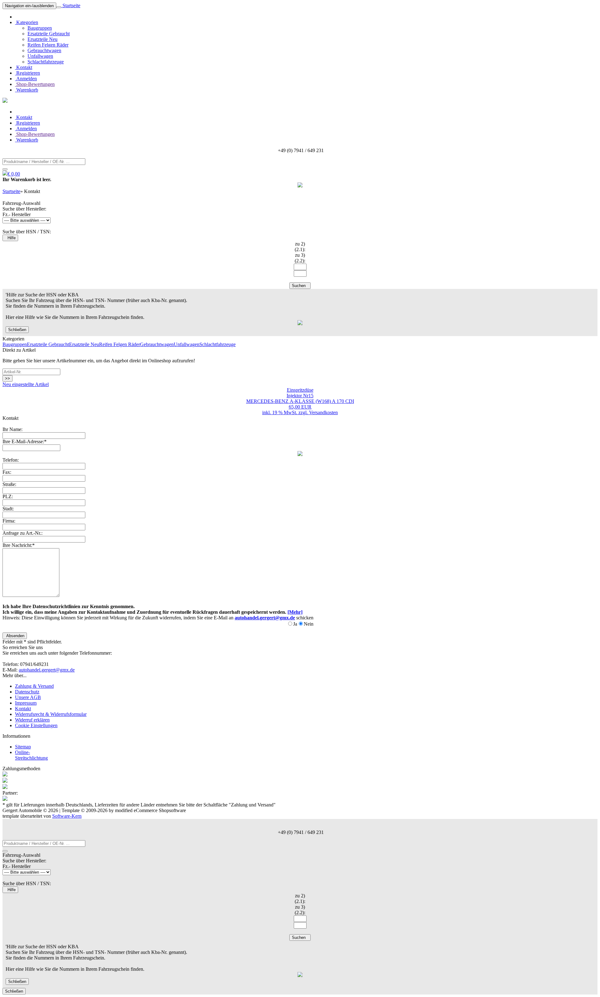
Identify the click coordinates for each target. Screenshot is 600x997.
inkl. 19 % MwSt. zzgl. (285, 412)
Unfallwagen (40, 56)
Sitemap (23, 746)
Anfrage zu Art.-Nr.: (22, 533)
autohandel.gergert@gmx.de (47, 669)
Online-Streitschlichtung (31, 755)
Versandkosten (323, 412)
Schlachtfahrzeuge (46, 61)
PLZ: (7, 496)
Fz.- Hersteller (16, 214)
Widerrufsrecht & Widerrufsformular (51, 714)
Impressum (26, 703)
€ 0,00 (14, 173)
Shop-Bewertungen (35, 84)
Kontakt (23, 67)
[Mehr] (295, 612)
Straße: (9, 484)
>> (7, 378)
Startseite (70, 5)
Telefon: (10, 460)
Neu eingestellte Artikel (25, 384)
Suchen (300, 285)
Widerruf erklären (32, 719)
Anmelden (26, 78)
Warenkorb (26, 89)
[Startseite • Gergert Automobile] (5, 101)
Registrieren (27, 73)
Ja (295, 624)
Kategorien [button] (26, 22)
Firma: (8, 520)
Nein (308, 624)
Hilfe (10, 238)
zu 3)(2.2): (300, 257)
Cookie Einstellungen (36, 725)
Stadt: (8, 508)
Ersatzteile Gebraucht (49, 33)
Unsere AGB (28, 697)
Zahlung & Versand (34, 686)
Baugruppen (40, 28)
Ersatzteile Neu (43, 39)
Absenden (14, 635)
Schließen (17, 329)
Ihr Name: (12, 429)
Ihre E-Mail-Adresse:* (24, 441)
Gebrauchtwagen (44, 50)
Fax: (6, 472)
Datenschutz (27, 691)
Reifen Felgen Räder (48, 44)
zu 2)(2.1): (300, 246)
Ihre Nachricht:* (18, 545)
